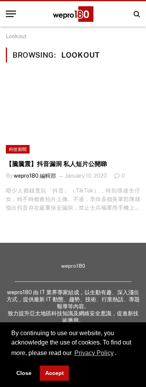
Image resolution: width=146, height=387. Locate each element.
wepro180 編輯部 (35, 176)
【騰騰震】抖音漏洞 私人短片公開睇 (56, 164)
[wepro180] (73, 14)
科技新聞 (17, 149)
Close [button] (24, 373)
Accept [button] (54, 373)
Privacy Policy (94, 353)
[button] (119, 354)
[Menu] (11, 14)
